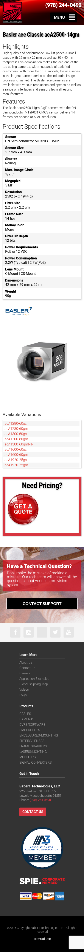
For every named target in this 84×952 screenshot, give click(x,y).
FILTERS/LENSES (31, 741)
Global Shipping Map (33, 684)
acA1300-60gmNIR (19, 444)
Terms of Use (42, 939)
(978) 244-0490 (40, 800)
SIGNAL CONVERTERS (35, 762)
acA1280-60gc (16, 423)
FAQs (23, 695)
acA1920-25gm (16, 465)
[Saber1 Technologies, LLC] (12, 13)
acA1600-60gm (16, 455)
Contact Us (27, 668)
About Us (25, 662)
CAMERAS (26, 719)
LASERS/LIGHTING (33, 752)
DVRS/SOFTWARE (32, 725)
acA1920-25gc (16, 460)
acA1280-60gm (16, 429)
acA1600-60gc (16, 449)
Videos (24, 689)
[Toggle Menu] (63, 17)
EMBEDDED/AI (29, 730)
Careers (25, 673)
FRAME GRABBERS (33, 746)
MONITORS (27, 757)
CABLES (25, 714)
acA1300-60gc (16, 434)
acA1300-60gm (16, 439)
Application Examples (34, 679)
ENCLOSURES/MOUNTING (38, 735)
